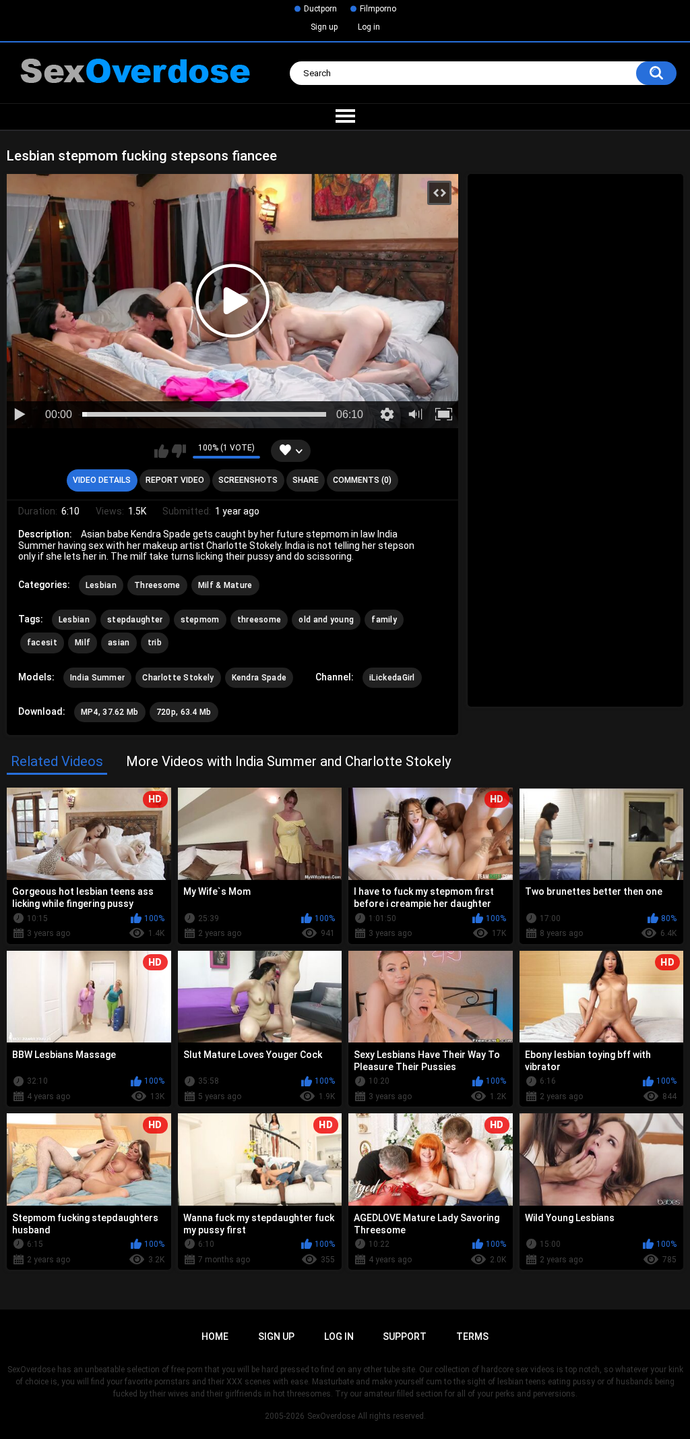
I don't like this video (179, 451)
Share (305, 480)
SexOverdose (331, 1416)
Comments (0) (362, 480)
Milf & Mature (225, 585)
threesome (259, 619)
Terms (472, 1336)
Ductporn (320, 8)
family (384, 619)
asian (119, 642)
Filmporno (378, 8)
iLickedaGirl (392, 677)
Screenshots (248, 480)
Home (214, 1336)
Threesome (157, 585)
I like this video (161, 451)
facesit (42, 642)
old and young (326, 619)
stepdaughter (135, 619)
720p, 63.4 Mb (184, 712)
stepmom (200, 619)
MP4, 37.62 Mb (110, 712)
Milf (82, 642)
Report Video (175, 480)
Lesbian (101, 585)
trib (155, 642)
